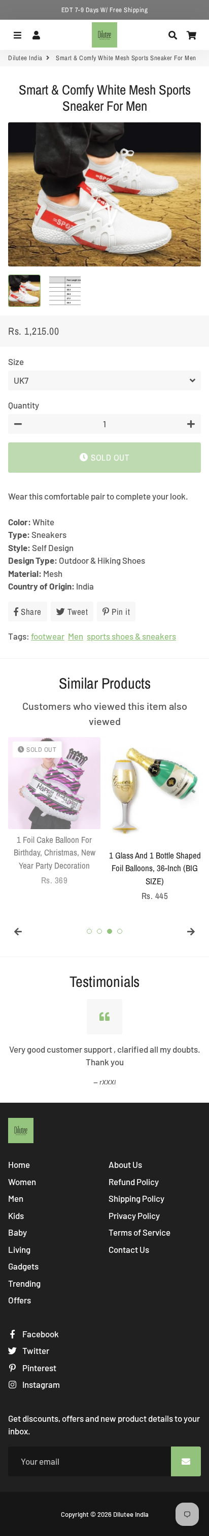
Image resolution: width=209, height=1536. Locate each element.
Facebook (40, 1334)
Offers (19, 1300)
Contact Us (129, 1249)
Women (22, 1182)
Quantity (23, 405)
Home (19, 1164)
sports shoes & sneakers (131, 636)
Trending (24, 1283)
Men (75, 636)
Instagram (40, 1384)
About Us (125, 1164)
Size (16, 361)
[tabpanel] (54, 812)
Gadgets (23, 1266)
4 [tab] (119, 931)
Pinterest (38, 1368)
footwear (47, 636)
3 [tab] (109, 931)
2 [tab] (99, 931)
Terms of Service (139, 1232)
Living (19, 1249)
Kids (16, 1215)
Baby (17, 1232)
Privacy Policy (134, 1215)
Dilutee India (25, 58)
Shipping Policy (136, 1198)
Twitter (35, 1350)
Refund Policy (134, 1182)
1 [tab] (89, 931)
